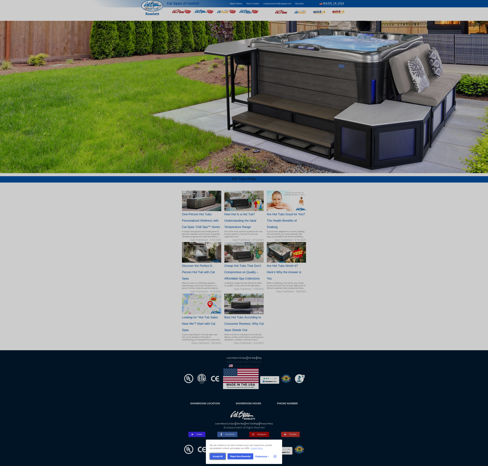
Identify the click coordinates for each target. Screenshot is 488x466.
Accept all (218, 456)
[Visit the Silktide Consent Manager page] (275, 456)
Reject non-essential (240, 456)
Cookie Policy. (257, 448)
